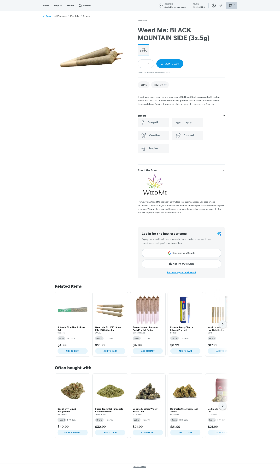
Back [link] (48, 16)
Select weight (72, 432)
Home (46, 5)
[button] (181, 116)
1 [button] (142, 63)
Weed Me (142, 20)
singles (86, 16)
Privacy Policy (140, 466)
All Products (60, 16)
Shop (56, 5)
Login (220, 5)
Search (87, 5)
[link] (144, 84)
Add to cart (72, 351)
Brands (70, 5)
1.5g (143, 49)
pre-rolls (74, 16)
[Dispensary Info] (161, 5)
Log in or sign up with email (181, 272)
